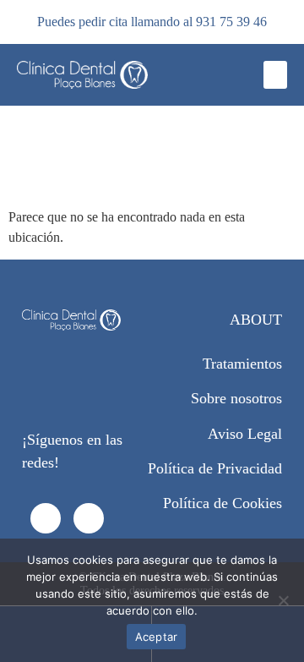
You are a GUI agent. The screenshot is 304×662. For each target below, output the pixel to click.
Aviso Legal (245, 433)
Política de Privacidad (215, 468)
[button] (275, 75)
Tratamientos (242, 363)
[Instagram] (88, 518)
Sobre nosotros (236, 398)
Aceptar (156, 636)
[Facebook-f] (45, 518)
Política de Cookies (222, 503)
